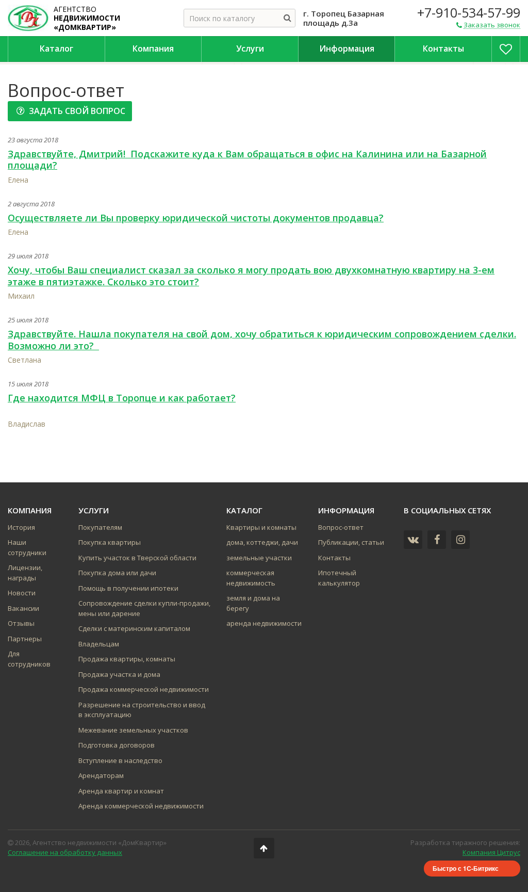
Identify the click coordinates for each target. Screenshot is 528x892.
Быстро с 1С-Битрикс (466, 868)
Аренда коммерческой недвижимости (141, 805)
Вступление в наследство (120, 760)
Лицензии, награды (25, 572)
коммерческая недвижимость (250, 578)
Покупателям (100, 527)
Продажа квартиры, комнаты (126, 658)
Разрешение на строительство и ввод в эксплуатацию (141, 710)
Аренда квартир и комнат (121, 791)
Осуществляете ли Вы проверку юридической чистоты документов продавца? (196, 218)
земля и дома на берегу (253, 603)
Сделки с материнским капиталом (134, 628)
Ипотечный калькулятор (339, 578)
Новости (22, 592)
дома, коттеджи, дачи (262, 542)
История (21, 527)
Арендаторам (101, 775)
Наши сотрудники (27, 547)
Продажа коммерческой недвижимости (143, 689)
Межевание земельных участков (133, 730)
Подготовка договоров (116, 745)
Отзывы (21, 623)
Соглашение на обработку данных (65, 852)
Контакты (334, 557)
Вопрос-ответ (341, 527)
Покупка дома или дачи (117, 572)
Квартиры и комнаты (261, 527)
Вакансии (23, 608)
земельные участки (259, 557)
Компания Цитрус (491, 852)
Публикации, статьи (351, 542)
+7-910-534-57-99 (468, 12)
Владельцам (98, 643)
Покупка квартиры (109, 542)
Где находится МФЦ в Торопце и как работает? (122, 398)
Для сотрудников (29, 659)
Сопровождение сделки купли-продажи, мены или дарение (144, 608)
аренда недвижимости (264, 623)
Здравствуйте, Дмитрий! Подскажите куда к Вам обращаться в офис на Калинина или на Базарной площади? (247, 160)
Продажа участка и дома (119, 674)
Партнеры (25, 638)
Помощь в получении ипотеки (128, 588)
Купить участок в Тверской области (137, 557)
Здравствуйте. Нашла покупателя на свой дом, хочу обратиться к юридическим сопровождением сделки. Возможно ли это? (262, 340)
